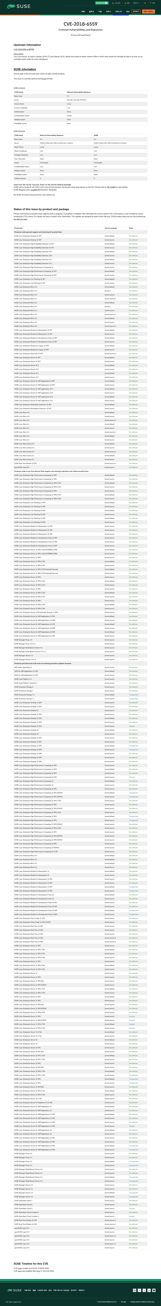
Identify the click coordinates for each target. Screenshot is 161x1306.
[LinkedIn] (149, 1290)
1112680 (34, 190)
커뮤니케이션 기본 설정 (61, 1290)
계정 (128, 3)
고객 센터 (117, 3)
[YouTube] (134, 1290)
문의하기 (136, 11)
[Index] (82, 35)
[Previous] (75, 35)
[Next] (87, 35)
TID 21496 (111, 187)
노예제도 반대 (42, 1290)
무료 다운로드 (148, 11)
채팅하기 (82, 1290)
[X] (144, 1290)
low (44, 79)
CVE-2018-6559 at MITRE (24, 49)
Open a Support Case (15, 1302)
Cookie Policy (150, 1302)
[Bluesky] (154, 1290)
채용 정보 (28, 1290)
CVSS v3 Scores (19, 131)
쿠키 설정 (123, 1302)
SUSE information (25, 69)
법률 (34, 1290)
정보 (50, 1290)
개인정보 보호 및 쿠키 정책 (137, 1302)
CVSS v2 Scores (19, 88)
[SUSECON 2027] (102, 2)
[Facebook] (139, 1290)
